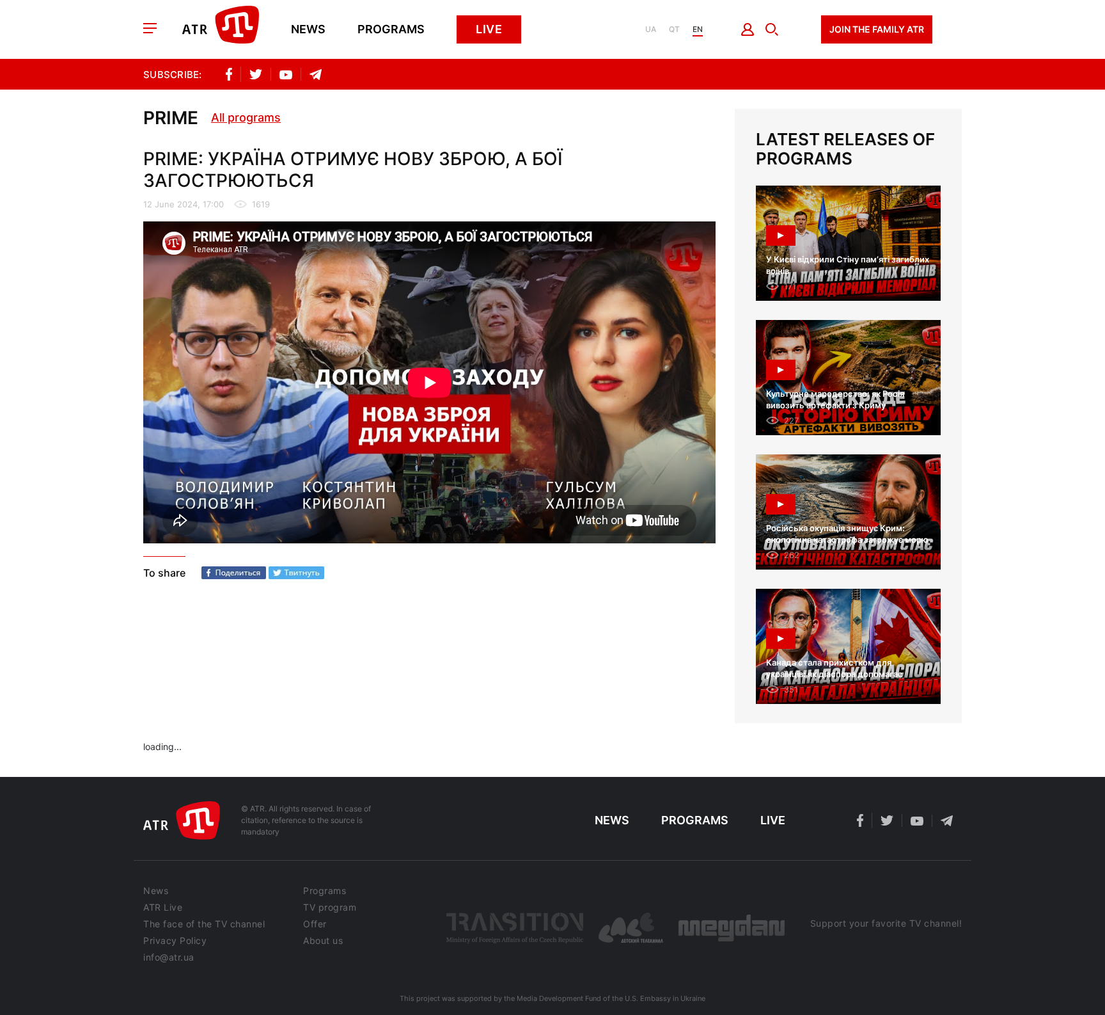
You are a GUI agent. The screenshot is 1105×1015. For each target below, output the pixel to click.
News (308, 29)
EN (698, 29)
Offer (315, 924)
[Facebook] (233, 572)
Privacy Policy (175, 940)
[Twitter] (296, 572)
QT (674, 29)
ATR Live (162, 907)
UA (650, 29)
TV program (329, 907)
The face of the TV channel (204, 924)
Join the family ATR (876, 29)
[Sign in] (748, 29)
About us (323, 940)
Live (489, 29)
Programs (391, 29)
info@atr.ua (168, 957)
